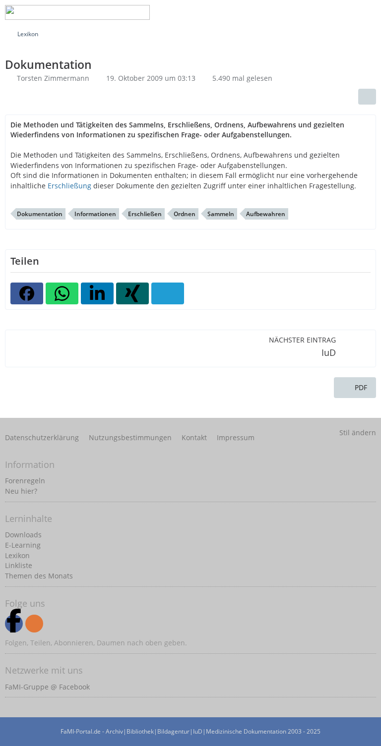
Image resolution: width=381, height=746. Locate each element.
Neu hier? (21, 491)
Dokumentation (40, 214)
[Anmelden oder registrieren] (318, 12)
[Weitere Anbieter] (167, 293)
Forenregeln (25, 480)
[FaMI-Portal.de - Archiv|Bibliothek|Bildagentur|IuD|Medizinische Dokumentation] (77, 12)
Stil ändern (357, 432)
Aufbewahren (265, 214)
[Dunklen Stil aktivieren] (343, 12)
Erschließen (145, 214)
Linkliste (18, 565)
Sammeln (220, 214)
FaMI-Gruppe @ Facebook (47, 686)
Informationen (95, 214)
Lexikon (17, 555)
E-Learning (23, 545)
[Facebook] (26, 293)
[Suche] (294, 12)
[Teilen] (367, 97)
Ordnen (184, 214)
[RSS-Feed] (34, 623)
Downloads (23, 534)
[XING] (132, 293)
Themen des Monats (39, 575)
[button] (97, 293)
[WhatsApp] (62, 293)
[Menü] (368, 12)
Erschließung (69, 185)
